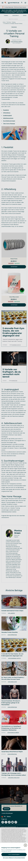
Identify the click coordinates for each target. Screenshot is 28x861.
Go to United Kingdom (14, 854)
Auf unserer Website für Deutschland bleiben (14, 857)
